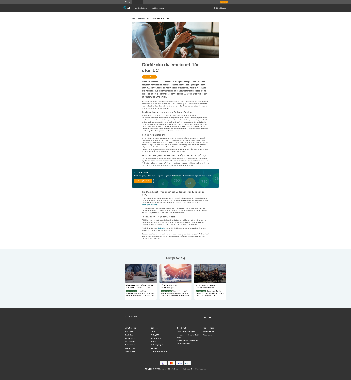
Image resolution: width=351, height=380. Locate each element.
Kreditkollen (161, 228)
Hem (133, 18)
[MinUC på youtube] (210, 317)
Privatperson (137, 2)
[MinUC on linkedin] (205, 317)
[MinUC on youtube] (210, 317)
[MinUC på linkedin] (205, 317)
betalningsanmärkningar (150, 205)
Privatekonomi (141, 18)
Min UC (127, 8)
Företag (127, 2)
